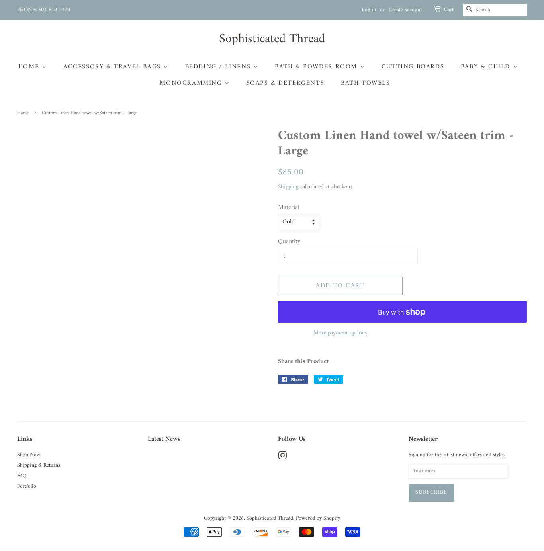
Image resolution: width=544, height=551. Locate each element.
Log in (369, 10)
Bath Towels (365, 83)
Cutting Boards (413, 66)
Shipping (288, 187)
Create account (405, 10)
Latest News (164, 439)
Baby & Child (487, 66)
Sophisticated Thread (272, 39)
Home (30, 66)
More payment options (340, 333)
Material (288, 207)
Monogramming (192, 83)
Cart (449, 10)
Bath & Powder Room (317, 66)
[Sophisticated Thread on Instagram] (282, 458)
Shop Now (29, 455)
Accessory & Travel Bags (113, 66)
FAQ (22, 476)
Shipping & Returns (38, 465)
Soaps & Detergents (286, 83)
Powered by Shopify (318, 518)
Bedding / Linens (219, 66)
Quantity (289, 241)
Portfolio (26, 486)
